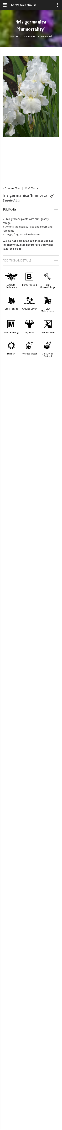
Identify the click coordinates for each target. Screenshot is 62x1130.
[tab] (31, 209)
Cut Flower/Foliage (47, 286)
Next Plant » (31, 188)
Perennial (46, 36)
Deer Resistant (47, 332)
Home (14, 36)
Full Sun (11, 353)
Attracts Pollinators (11, 286)
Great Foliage (11, 308)
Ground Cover (29, 308)
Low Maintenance (47, 310)
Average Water (29, 353)
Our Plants (29, 36)
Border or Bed (29, 284)
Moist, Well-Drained (48, 355)
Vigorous (29, 332)
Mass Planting (11, 332)
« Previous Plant (11, 188)
